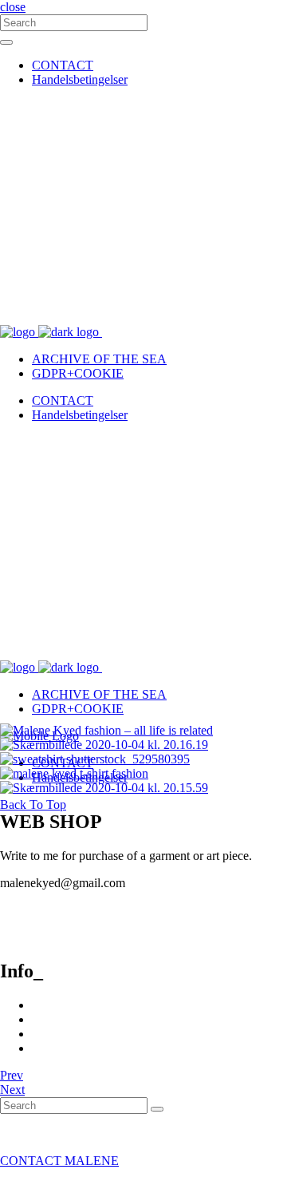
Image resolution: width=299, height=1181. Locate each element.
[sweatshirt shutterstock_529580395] (95, 759)
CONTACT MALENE (59, 1160)
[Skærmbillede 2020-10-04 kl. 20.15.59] (104, 788)
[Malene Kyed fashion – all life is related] (106, 730)
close (13, 7)
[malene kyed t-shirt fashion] (74, 773)
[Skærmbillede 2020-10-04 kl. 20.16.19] (104, 744)
